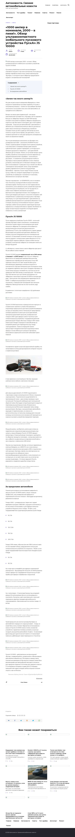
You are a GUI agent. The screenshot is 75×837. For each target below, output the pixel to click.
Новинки (37, 12)
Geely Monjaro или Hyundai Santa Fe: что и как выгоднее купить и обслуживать (59, 783)
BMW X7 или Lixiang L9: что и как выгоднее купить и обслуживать (37, 783)
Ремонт (52, 12)
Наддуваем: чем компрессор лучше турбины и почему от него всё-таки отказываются (15, 751)
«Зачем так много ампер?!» (18, 86)
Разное (59, 12)
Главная (47, 5)
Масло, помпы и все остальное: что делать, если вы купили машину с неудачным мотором (15, 784)
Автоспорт (9, 17)
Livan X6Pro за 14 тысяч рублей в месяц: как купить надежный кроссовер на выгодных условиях (37, 815)
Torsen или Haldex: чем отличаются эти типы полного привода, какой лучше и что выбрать (58, 752)
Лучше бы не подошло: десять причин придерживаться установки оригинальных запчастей (15, 815)
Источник (39, 678)
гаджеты (8, 711)
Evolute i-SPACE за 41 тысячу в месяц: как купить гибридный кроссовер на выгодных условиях (37, 752)
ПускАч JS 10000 (15, 89)
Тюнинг (29, 12)
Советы (44, 12)
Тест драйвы (21, 12)
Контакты (63, 5)
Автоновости (10, 12)
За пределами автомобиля (18, 91)
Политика (55, 5)
